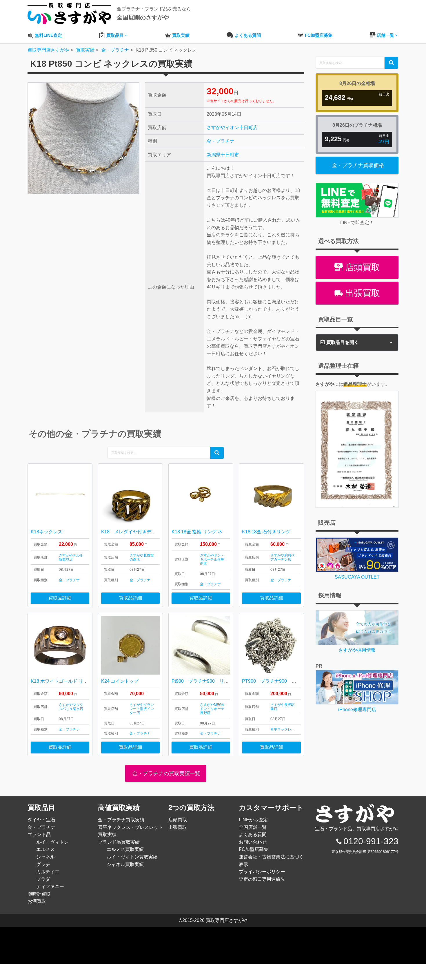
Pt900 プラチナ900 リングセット (209, 681)
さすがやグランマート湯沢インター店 (142, 709)
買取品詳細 (60, 597)
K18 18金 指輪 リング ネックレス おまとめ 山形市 (224, 531)
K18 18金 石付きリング (266, 531)
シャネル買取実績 (125, 864)
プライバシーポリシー (262, 871)
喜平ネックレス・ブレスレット (294, 729)
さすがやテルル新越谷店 (71, 557)
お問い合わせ (253, 842)
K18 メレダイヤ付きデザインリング (140, 531)
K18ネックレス (46, 531)
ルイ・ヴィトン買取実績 (132, 856)
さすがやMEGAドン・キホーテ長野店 (212, 709)
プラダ (43, 879)
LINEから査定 (253, 819)
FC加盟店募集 (253, 849)
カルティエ (47, 871)
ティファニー (50, 886)
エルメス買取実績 (125, 849)
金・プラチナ (220, 141)
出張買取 (361, 293)
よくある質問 (253, 834)
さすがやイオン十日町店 (232, 127)
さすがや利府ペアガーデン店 (282, 557)
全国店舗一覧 (253, 827)
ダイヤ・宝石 (41, 819)
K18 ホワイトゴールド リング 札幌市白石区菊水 (82, 681)
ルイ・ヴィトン (52, 842)
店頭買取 (361, 267)
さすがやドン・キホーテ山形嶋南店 (212, 559)
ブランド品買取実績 (119, 842)
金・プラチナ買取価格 (358, 165)
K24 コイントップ (120, 681)
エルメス (45, 849)
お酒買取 (37, 901)
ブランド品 (39, 834)
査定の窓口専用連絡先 (262, 879)
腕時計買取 (39, 893)
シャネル (45, 856)
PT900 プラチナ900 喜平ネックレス (283, 681)
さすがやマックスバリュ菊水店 (71, 707)
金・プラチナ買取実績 (121, 819)
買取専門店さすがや (226, 920)
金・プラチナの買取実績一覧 (165, 773)
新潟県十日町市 (223, 154)
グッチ (43, 864)
